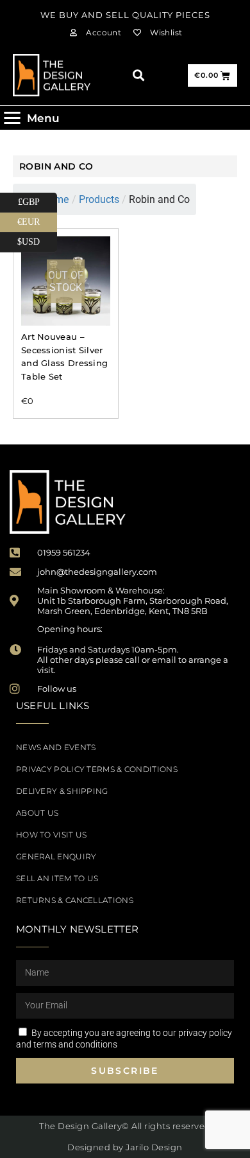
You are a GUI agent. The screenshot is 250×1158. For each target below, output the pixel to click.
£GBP (37, 200)
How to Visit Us (51, 834)
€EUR (37, 220)
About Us (37, 813)
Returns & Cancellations (74, 900)
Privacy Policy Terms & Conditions (97, 769)
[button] (138, 75)
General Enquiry (56, 856)
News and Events (56, 747)
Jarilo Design (154, 1147)
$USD (37, 239)
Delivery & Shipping (62, 791)
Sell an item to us (57, 878)
